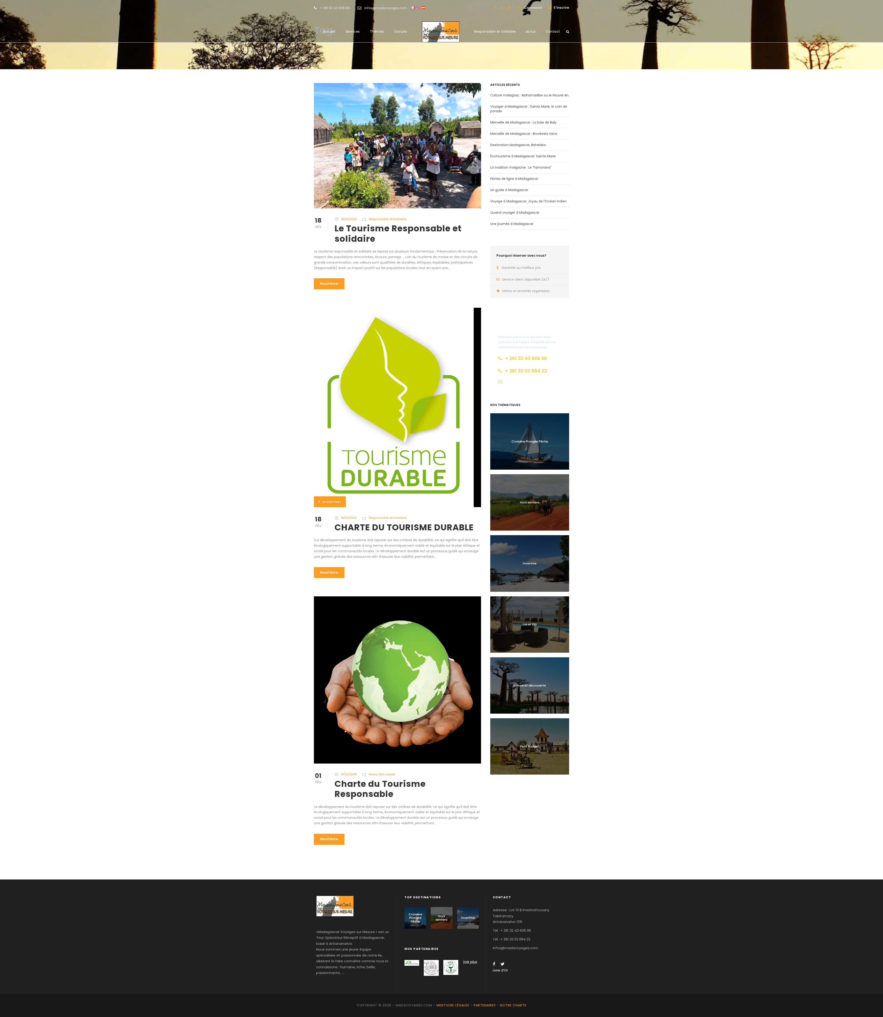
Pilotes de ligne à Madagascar (514, 178)
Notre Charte (513, 1005)
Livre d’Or (500, 970)
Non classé (386, 774)
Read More (329, 283)
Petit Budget (529, 746)
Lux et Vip (530, 624)
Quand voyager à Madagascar (514, 212)
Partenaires (485, 1005)
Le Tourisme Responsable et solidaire (398, 233)
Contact (553, 31)
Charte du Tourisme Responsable (380, 789)
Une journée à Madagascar (511, 223)
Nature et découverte (529, 685)
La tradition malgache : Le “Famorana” (520, 167)
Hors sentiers (529, 502)
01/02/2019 (349, 774)
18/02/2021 (349, 219)
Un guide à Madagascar (509, 190)
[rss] (502, 7)
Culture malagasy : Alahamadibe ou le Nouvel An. (529, 95)
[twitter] (509, 7)
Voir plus (470, 961)
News (373, 774)
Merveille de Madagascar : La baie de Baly (523, 122)
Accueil (329, 31)
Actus (531, 31)
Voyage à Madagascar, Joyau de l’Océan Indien (528, 201)
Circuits (400, 31)
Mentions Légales (452, 1005)
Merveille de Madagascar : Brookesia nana (523, 133)
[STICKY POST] (394, 407)
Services (353, 31)
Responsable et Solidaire (495, 31)
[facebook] (495, 7)
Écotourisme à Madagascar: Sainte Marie (523, 156)
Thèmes (377, 31)
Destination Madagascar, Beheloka (518, 145)
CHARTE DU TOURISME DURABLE (404, 527)
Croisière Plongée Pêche (529, 441)
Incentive (529, 563)
